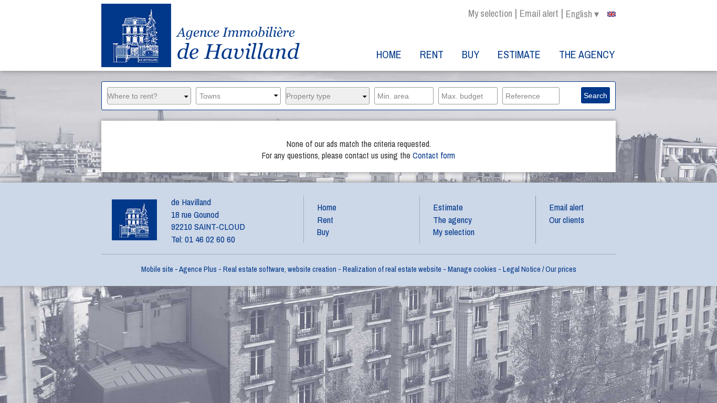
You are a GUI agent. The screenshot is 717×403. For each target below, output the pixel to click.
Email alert (539, 13)
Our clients (566, 220)
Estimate (519, 54)
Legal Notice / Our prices (539, 268)
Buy (470, 54)
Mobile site (157, 268)
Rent (432, 54)
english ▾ (582, 14)
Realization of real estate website (392, 268)
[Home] (201, 35)
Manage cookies (472, 268)
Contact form (434, 155)
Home (389, 54)
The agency (587, 54)
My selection (490, 13)
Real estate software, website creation (279, 268)
